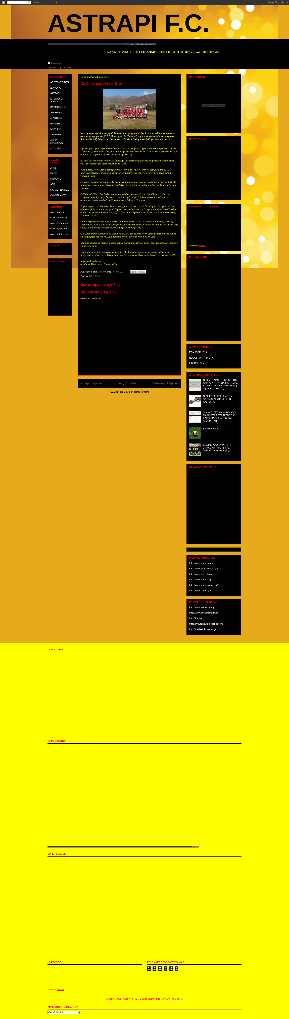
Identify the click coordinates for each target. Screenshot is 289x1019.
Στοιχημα (195, 846)
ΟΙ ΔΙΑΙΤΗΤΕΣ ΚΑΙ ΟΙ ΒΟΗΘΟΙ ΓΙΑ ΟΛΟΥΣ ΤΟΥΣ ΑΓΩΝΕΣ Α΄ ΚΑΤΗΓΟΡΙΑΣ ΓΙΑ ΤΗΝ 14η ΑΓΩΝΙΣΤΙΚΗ (219, 416)
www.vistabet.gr (58, 217)
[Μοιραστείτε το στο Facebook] (141, 272)
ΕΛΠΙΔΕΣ (55, 123)
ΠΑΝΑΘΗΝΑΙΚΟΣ (59, 189)
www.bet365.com (59, 234)
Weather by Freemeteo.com (60, 251)
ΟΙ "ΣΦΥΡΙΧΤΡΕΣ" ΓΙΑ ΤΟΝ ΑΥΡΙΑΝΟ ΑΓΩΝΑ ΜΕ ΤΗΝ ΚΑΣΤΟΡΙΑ (217, 399)
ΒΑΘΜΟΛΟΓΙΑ (58, 107)
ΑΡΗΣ (53, 167)
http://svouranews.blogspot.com (206, 623)
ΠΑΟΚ (53, 173)
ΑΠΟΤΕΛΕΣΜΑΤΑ (59, 82)
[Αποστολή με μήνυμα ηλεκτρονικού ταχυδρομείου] (131, 272)
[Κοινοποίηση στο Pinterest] (144, 272)
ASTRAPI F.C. (128, 23)
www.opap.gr (57, 212)
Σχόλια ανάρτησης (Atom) (136, 392)
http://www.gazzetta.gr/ (201, 574)
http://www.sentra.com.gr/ (202, 607)
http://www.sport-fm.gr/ (201, 563)
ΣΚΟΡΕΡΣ (55, 134)
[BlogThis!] (134, 272)
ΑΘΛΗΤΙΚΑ (94, 276)
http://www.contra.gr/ (200, 590)
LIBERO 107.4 (196, 363)
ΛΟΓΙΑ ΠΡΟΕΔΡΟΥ (56, 141)
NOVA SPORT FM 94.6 (201, 357)
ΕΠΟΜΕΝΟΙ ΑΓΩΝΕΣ (56, 100)
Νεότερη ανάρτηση (91, 383)
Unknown (56, 63)
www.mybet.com (59, 228)
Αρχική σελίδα (127, 383)
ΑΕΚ (52, 184)
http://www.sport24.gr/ (200, 579)
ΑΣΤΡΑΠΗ (55, 93)
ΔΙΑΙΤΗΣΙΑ (56, 118)
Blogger (178, 999)
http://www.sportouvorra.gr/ (203, 585)
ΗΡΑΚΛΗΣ (55, 178)
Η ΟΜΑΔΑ (55, 148)
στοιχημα (202, 245)
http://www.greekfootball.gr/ (203, 568)
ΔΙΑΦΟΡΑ (55, 87)
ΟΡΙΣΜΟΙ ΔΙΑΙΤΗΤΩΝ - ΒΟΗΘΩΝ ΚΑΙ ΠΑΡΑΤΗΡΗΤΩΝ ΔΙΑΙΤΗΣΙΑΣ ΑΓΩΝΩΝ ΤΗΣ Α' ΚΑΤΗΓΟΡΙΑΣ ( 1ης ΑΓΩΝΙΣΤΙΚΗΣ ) (220, 384)
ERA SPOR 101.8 (198, 352)
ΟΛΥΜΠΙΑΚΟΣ (58, 195)
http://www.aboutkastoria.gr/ (204, 612)
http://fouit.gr (196, 618)
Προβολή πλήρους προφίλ (60, 67)
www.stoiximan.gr (59, 223)
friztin (163, 999)
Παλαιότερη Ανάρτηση (165, 383)
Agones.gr (140, 44)
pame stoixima (150, 44)
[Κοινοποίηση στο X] (137, 272)
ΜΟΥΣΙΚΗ (55, 129)
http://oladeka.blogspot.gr (202, 629)
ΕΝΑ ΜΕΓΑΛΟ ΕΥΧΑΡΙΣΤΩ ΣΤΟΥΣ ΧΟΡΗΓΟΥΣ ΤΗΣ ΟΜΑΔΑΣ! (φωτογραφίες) (217, 448)
